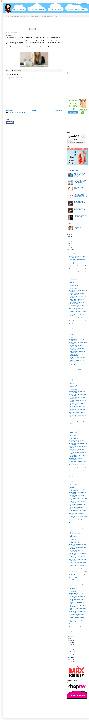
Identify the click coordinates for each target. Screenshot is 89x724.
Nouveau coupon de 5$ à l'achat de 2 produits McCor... (77, 272)
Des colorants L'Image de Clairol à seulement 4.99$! (76, 404)
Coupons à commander (41, 14)
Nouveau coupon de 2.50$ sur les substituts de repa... (76, 514)
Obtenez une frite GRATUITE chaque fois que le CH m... (77, 539)
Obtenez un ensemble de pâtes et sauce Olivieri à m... (76, 330)
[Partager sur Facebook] (19, 70)
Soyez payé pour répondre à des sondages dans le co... (76, 349)
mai (70, 644)
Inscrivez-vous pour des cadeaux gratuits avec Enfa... (76, 294)
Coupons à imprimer (52, 14)
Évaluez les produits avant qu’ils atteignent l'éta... (76, 459)
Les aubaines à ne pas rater (18, 14)
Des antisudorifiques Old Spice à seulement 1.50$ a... (76, 508)
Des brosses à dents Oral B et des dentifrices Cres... (76, 340)
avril (70, 645)
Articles (55, 16)
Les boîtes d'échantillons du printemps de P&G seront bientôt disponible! (80, 181)
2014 (69, 657)
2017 (69, 249)
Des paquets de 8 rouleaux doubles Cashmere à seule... (77, 392)
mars (70, 647)
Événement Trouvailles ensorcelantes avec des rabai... (77, 612)
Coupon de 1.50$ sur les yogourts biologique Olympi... (76, 578)
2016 (69, 654)
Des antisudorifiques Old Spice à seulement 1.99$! (76, 581)
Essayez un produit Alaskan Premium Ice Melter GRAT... (77, 257)
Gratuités (7, 16)
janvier (71, 651)
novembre (71, 253)
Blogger (58, 714)
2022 (69, 240)
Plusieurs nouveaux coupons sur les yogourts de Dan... (77, 600)
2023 (69, 238)
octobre (71, 254)
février (71, 649)
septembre (71, 636)
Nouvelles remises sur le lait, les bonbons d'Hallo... (76, 309)
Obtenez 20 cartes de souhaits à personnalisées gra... (76, 441)
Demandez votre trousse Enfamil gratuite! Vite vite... (76, 566)
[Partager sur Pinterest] (20, 70)
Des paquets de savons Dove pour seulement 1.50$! (76, 584)
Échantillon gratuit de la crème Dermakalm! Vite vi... (76, 425)
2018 (69, 247)
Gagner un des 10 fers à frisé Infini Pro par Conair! (80, 216)
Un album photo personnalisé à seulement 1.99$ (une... (76, 373)
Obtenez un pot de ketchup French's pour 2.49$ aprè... (77, 569)
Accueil (34, 110)
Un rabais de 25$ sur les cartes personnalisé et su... (76, 355)
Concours (78, 14)
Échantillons (85, 14)
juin (70, 642)
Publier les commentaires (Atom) (19, 112)
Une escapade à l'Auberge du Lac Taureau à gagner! (76, 303)
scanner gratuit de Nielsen (27, 46)
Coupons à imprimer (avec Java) (67, 14)
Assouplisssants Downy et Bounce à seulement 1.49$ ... (77, 306)
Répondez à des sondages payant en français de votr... (77, 324)
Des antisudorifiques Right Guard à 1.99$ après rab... (77, 480)
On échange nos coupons (46, 16)
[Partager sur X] (17, 70)
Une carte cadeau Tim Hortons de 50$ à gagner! (79, 202)
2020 (69, 243)
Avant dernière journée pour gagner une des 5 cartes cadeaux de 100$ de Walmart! (80, 175)
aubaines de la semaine (13, 40)
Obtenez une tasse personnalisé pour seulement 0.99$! (77, 285)
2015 (69, 655)
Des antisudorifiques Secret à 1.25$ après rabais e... (77, 407)
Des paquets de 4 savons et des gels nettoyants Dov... (77, 551)
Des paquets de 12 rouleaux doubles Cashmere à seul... (77, 410)
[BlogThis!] (16, 70)
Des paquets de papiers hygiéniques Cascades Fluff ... (77, 496)
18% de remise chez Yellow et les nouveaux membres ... (76, 465)
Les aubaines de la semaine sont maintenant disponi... (76, 300)
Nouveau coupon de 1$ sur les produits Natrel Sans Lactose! (80, 227)
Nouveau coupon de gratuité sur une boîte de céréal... (77, 346)
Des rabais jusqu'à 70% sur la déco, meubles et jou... (77, 456)
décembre (71, 251)
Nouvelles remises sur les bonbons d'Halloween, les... (77, 389)
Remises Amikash (25, 16)
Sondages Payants (15, 16)
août (70, 638)
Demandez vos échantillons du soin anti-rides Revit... (77, 594)
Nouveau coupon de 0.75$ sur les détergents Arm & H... (76, 370)
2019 (69, 245)
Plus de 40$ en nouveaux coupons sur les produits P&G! (77, 419)
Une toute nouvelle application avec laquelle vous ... (77, 462)
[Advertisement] (31, 23)
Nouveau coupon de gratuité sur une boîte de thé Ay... (77, 364)
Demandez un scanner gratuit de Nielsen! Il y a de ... (76, 361)
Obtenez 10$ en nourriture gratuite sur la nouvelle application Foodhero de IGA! (80, 195)
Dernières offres (30, 14)
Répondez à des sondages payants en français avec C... (77, 275)
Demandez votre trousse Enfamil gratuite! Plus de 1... (76, 633)
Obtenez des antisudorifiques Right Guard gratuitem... (77, 288)
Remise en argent (35, 16)
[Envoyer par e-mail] (15, 70)
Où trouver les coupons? (73, 170)
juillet (70, 640)
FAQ (60, 16)
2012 (69, 661)
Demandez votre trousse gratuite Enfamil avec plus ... (76, 624)
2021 (69, 241)
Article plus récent (10, 110)
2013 (69, 659)
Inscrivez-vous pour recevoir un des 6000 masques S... (77, 490)
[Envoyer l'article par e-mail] (12, 70)
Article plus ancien (58, 110)
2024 (69, 236)
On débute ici (7, 14)
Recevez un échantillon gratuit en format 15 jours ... (76, 523)
